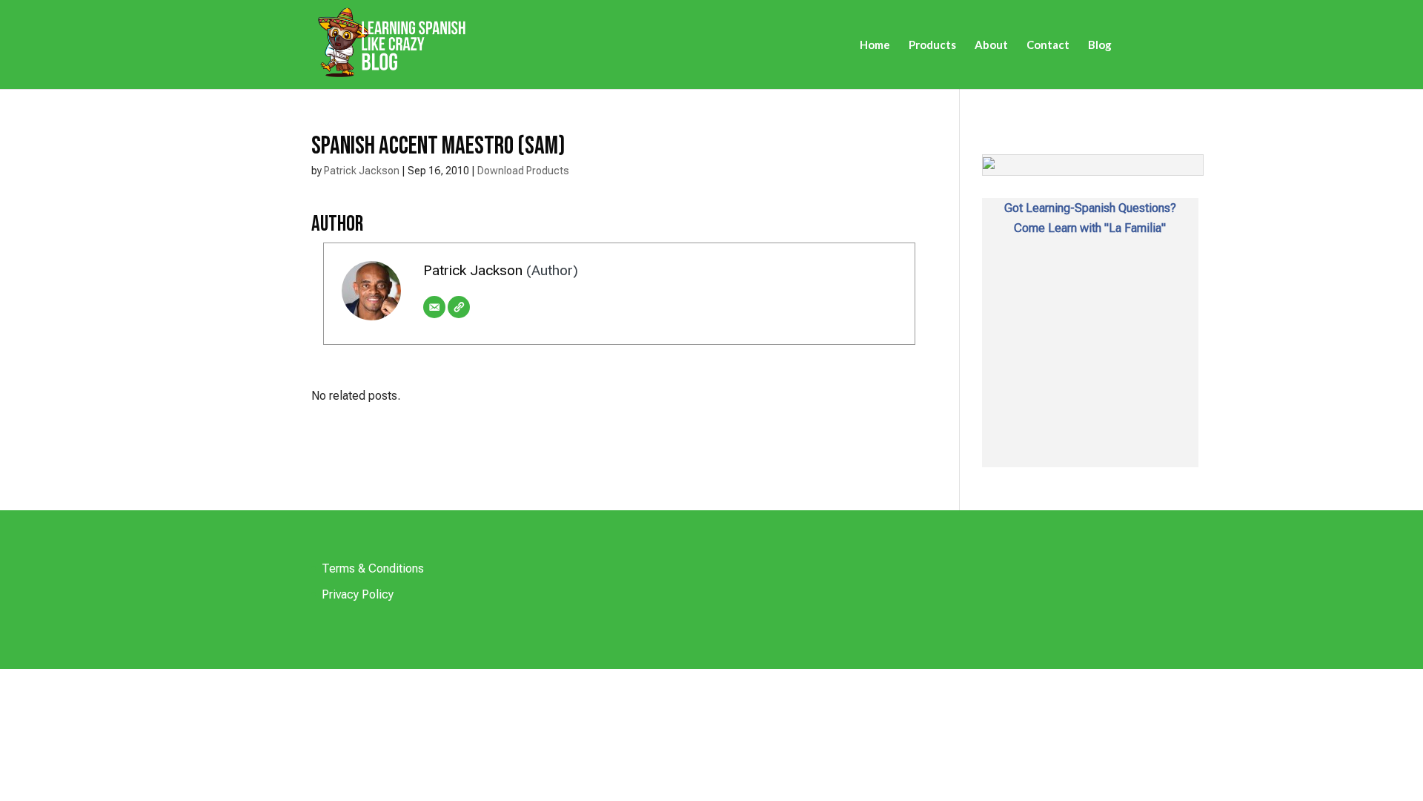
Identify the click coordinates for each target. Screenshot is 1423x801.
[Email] (434, 307)
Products (932, 45)
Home (875, 45)
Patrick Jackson (361, 171)
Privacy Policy (358, 594)
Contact (1047, 45)
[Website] (459, 307)
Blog (1100, 45)
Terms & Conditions (373, 568)
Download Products (523, 171)
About (991, 45)
